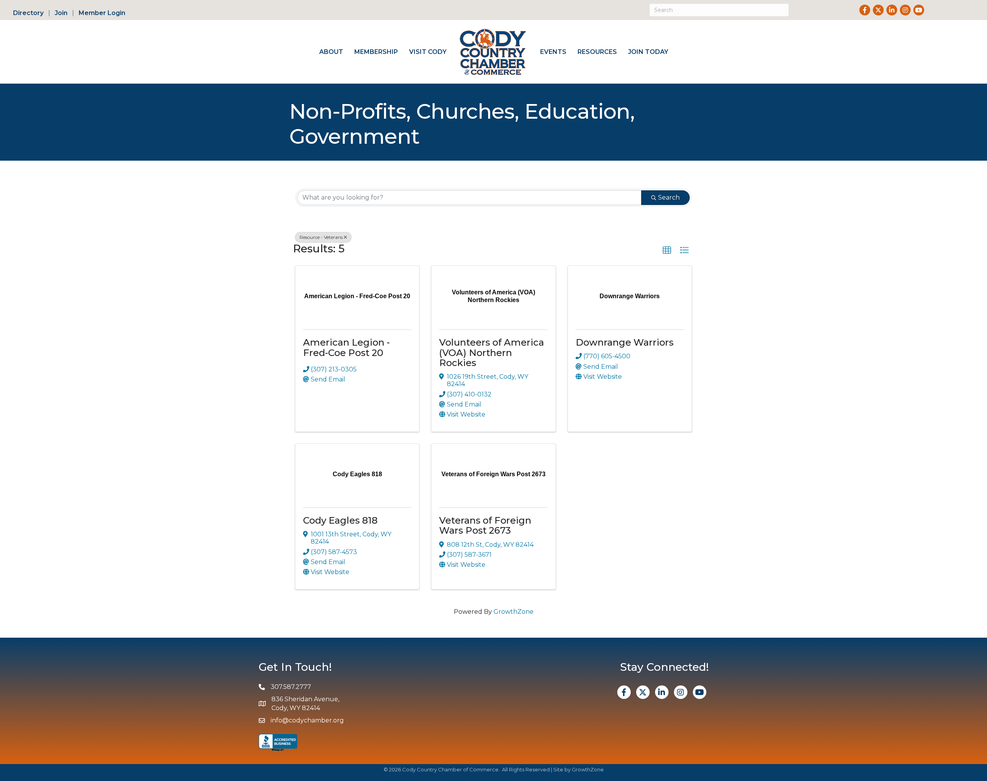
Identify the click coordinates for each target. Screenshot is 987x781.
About (331, 51)
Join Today (648, 51)
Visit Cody (427, 51)
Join (61, 13)
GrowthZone (514, 611)
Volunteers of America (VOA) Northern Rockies (491, 352)
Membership (376, 51)
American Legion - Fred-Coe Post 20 (346, 347)
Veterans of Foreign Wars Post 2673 (485, 525)
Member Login (102, 13)
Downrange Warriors (625, 342)
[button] (667, 250)
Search (669, 197)
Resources (597, 51)
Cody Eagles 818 (340, 520)
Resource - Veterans (321, 237)
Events (553, 51)
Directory (28, 13)
